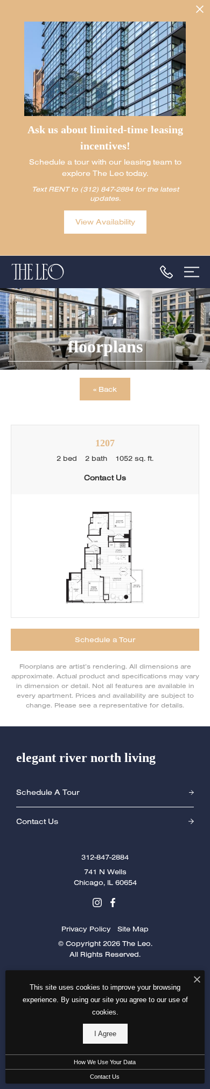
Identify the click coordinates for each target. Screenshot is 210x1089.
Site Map (133, 928)
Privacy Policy (86, 928)
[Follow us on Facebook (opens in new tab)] (112, 901)
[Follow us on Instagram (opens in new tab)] (97, 901)
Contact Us (105, 1076)
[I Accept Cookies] (197, 980)
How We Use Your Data (105, 1062)
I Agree (105, 1034)
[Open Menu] (191, 272)
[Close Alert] (200, 11)
